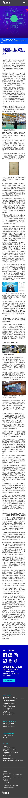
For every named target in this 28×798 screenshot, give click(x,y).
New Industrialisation (9, 700)
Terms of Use (7, 773)
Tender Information (8, 758)
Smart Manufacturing (8, 702)
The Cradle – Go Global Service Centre (13, 699)
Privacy (5, 771)
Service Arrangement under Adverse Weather (13, 778)
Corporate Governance (9, 748)
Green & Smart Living (9, 706)
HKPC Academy (7, 708)
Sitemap (5, 780)
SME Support (6, 710)
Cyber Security (7, 705)
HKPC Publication (8, 755)
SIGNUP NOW (9, 681)
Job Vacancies (6, 757)
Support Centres (7, 725)
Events (5, 737)
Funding (5, 711)
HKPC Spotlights (10, 39)
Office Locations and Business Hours (13, 760)
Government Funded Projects (11, 752)
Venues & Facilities (8, 714)
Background (6, 746)
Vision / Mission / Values (9, 749)
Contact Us (6, 782)
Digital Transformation (9, 703)
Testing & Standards (8, 713)
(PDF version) (7, 776)
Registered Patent (8, 751)
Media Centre (6, 754)
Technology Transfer (8, 723)
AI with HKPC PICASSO (9, 697)
